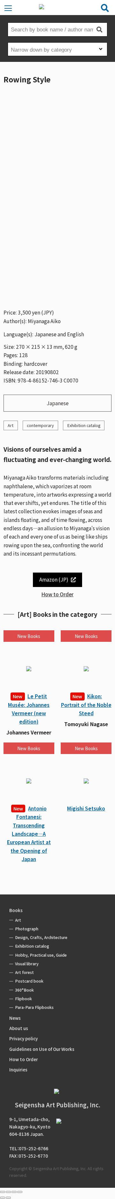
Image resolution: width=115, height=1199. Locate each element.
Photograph (26, 929)
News (15, 1018)
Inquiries (18, 1069)
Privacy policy (23, 1038)
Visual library (27, 964)
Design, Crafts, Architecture (41, 937)
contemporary (40, 425)
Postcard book (29, 981)
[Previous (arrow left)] (2, 1198)
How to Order (57, 594)
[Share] (8, 1192)
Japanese (58, 403)
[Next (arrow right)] (8, 1198)
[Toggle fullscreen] (14, 1192)
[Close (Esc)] (2, 1192)
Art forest (24, 972)
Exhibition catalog (83, 425)
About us (18, 1028)
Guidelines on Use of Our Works (41, 1049)
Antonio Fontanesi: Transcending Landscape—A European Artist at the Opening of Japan (29, 833)
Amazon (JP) (53, 579)
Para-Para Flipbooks (34, 1007)
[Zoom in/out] (19, 1192)
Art (10, 425)
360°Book (24, 990)
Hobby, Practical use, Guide (41, 955)
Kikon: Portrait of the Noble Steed (86, 704)
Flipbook (23, 999)
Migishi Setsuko (86, 808)
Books (16, 910)
